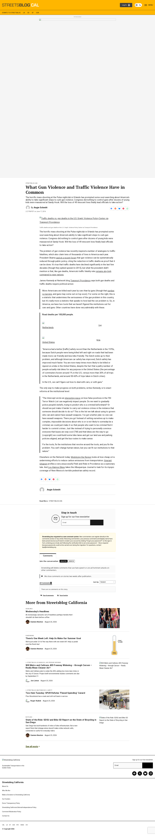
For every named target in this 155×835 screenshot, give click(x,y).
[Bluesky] (145, 773)
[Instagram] (151, 773)
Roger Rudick (35, 701)
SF (33, 12)
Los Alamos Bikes (56, 467)
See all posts (32, 746)
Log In (124, 5)
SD (28, 12)
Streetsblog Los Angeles (36, 662)
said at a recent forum (66, 258)
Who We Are (6, 790)
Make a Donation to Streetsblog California (16, 795)
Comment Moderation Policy (11, 811)
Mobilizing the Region (81, 457)
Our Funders (6, 799)
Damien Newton (36, 622)
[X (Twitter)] (140, 773)
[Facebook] (134, 773)
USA (37, 12)
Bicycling (29, 717)
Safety (50, 690)
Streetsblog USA (31, 183)
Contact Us (5, 816)
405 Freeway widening (53, 662)
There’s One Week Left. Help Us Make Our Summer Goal (53, 638)
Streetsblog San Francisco (36, 690)
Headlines (29, 608)
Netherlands (48, 327)
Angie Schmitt (40, 207)
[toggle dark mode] (138, 5)
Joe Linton (34, 681)
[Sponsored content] (77, 98)
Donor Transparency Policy (11, 803)
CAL (3, 825)
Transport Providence (80, 280)
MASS (22, 825)
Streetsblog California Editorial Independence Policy (19, 807)
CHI (27, 825)
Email (64, 522)
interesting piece (72, 398)
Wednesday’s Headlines (37, 611)
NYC (17, 825)
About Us (5, 786)
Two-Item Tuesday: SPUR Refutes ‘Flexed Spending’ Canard (55, 693)
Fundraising (30, 635)
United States (48, 342)
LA (24, 12)
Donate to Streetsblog (11, 12)
